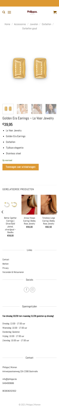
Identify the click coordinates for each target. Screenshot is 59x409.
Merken (5, 263)
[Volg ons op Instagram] (32, 289)
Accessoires (20, 24)
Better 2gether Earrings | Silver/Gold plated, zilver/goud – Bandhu (10, 225)
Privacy (5, 267)
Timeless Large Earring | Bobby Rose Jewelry (48, 221)
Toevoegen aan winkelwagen (21, 167)
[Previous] (8, 68)
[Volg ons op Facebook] (26, 289)
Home (7, 24)
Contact (5, 259)
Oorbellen (46, 24)
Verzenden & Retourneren (13, 272)
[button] (3, 12)
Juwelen (34, 24)
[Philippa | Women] (32, 12)
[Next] (51, 68)
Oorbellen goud (29, 28)
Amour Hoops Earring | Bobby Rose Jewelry (29, 221)
